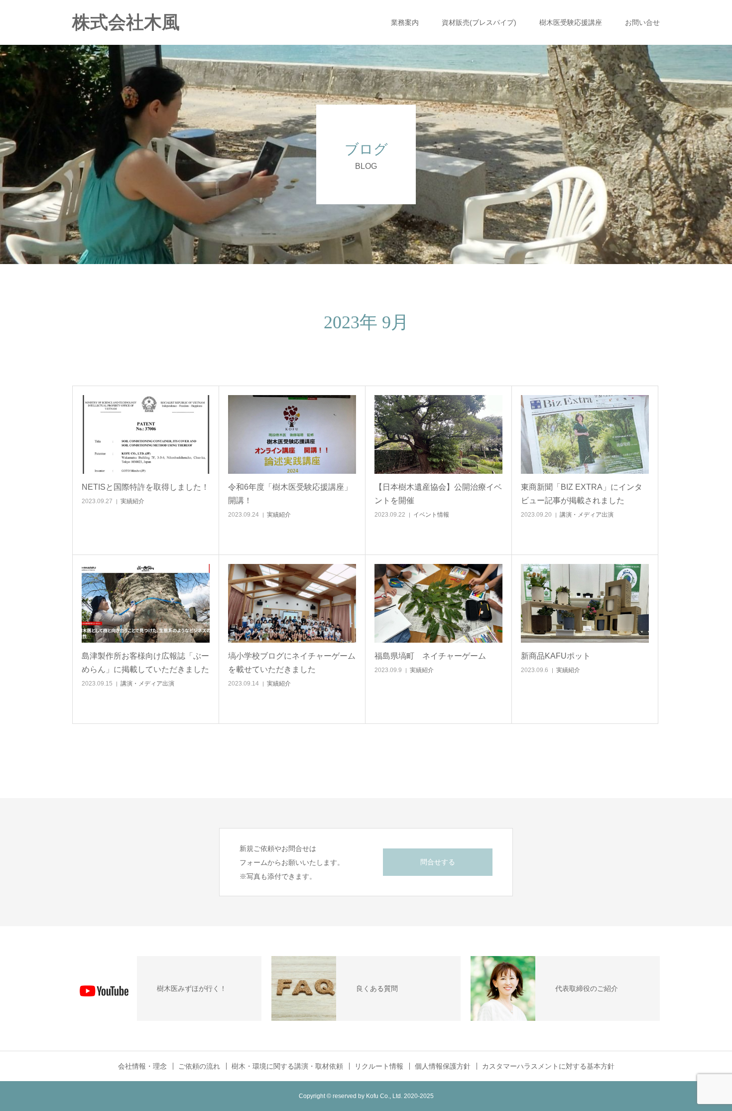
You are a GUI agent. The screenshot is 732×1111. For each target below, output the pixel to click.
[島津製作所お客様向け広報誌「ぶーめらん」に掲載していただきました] (146, 603)
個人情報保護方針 (443, 1066)
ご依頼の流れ (199, 1066)
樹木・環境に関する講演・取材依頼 (287, 1066)
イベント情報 (431, 514)
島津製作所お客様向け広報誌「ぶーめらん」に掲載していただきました (145, 663)
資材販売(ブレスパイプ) (479, 22)
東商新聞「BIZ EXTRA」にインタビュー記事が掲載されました (581, 494)
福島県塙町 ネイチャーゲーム (430, 656)
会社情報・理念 (142, 1066)
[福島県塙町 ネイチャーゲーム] (438, 603)
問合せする (437, 862)
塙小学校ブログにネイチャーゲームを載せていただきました (292, 663)
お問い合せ (642, 22)
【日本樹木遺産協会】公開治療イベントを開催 (438, 494)
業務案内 (405, 22)
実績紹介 (132, 501)
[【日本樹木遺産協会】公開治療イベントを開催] (438, 434)
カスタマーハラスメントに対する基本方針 (548, 1066)
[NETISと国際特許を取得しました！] (146, 434)
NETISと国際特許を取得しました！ (145, 487)
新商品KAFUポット (556, 656)
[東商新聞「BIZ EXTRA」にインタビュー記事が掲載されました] (585, 434)
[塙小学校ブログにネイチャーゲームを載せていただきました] (292, 603)
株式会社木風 (135, 22)
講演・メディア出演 (586, 514)
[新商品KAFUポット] (585, 603)
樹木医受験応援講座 (570, 22)
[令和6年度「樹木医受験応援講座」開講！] (292, 434)
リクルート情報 (379, 1066)
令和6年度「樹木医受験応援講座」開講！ (290, 494)
